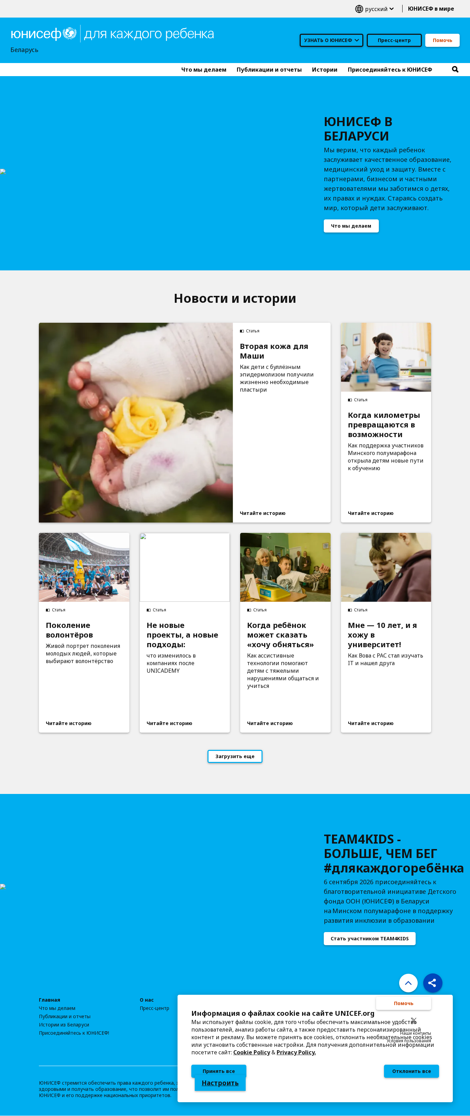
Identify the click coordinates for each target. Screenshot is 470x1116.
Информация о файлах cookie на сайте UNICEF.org (283, 1013)
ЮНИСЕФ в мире (431, 8)
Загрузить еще (235, 756)
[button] (432, 983)
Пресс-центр (394, 40)
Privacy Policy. (296, 1052)
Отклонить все (411, 1071)
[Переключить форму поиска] (455, 69)
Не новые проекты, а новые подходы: (182, 634)
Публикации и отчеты (64, 1016)
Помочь (442, 40)
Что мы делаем (351, 226)
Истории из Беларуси (64, 1025)
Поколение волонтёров (69, 629)
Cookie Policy (251, 1052)
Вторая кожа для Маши (274, 350)
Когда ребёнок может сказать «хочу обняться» (280, 634)
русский (374, 9)
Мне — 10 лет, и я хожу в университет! (382, 634)
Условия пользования (409, 1041)
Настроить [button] (220, 1082)
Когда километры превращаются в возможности (384, 424)
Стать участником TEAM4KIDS (370, 938)
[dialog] (315, 1048)
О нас (147, 1000)
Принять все (219, 1071)
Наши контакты (415, 1033)
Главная (49, 1000)
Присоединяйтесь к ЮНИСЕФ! (74, 1033)
